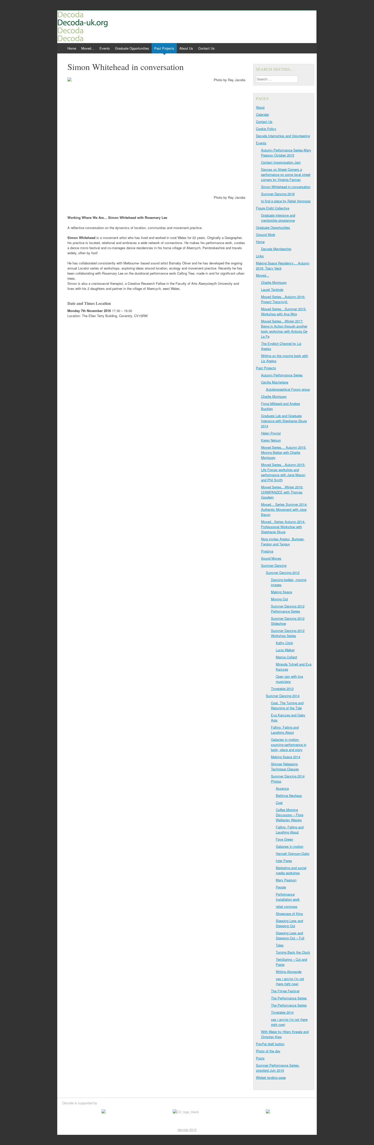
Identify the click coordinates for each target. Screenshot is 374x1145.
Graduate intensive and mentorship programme (278, 218)
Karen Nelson (271, 440)
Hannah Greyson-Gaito (292, 853)
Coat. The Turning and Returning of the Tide (287, 705)
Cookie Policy (266, 128)
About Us (186, 48)
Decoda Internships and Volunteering (283, 135)
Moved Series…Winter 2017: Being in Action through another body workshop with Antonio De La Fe (284, 329)
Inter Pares (284, 860)
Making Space (281, 591)
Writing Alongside (288, 971)
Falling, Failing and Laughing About (285, 730)
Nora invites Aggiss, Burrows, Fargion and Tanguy (283, 541)
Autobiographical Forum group (288, 389)
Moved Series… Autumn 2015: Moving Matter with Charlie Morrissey (283, 452)
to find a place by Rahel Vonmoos (286, 201)
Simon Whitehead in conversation (285, 186)
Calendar (262, 114)
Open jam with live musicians (289, 679)
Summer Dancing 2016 (278, 193)
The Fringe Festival (285, 990)
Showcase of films (289, 913)
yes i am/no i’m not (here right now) (290, 981)
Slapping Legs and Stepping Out (289, 923)
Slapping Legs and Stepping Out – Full (290, 935)
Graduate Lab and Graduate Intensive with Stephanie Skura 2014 (284, 420)
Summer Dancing (273, 565)
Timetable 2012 (282, 688)
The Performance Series (289, 998)
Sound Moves (271, 558)
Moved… (87, 48)
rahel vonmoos (286, 906)
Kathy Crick (284, 642)
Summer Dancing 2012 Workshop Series (288, 633)
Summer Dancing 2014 (282, 695)
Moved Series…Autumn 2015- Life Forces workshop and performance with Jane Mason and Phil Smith (283, 472)
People (281, 887)
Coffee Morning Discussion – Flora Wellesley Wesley (289, 814)
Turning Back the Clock (293, 952)
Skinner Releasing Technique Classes (285, 766)
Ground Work (265, 234)
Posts (260, 1058)
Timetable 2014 (282, 1012)
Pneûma (267, 551)
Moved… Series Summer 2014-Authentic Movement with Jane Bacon (284, 509)
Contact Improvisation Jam (281, 162)
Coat (279, 802)
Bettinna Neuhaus (289, 795)
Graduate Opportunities (132, 48)
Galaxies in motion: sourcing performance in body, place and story (288, 744)
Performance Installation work (288, 897)
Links (260, 255)
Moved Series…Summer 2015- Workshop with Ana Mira (283, 311)
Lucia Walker (285, 649)
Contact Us (206, 48)
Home (71, 48)
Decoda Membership (276, 248)
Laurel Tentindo (272, 289)
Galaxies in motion (289, 846)
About (260, 107)
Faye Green (284, 839)
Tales (280, 945)
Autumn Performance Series (282, 375)
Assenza (282, 788)
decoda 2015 (187, 1129)
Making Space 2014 (285, 756)
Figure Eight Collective (272, 208)
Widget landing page (271, 1077)
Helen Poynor (271, 433)
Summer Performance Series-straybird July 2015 (278, 1068)
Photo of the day (268, 1051)
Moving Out (279, 599)
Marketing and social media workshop (291, 870)
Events (104, 48)
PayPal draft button (270, 1043)
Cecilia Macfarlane (274, 382)
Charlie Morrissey (274, 282)
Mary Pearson (286, 880)
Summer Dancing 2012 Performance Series (288, 609)
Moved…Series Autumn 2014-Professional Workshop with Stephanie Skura (283, 526)
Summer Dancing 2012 (282, 572)
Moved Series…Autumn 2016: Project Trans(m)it (283, 299)
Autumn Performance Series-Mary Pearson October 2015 (286, 153)
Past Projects (164, 48)
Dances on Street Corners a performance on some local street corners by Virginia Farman (285, 174)
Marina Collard (286, 657)
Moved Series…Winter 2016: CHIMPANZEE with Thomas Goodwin (282, 492)
